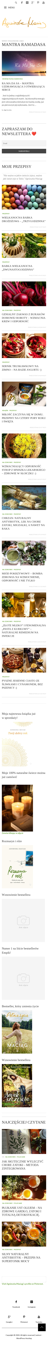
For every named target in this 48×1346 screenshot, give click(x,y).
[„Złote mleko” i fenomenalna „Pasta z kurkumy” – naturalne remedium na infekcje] (24, 604)
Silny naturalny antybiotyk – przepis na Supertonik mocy (21, 1257)
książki (5, 410)
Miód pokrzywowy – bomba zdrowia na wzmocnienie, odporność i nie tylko (22, 577)
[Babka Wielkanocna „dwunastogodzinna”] (24, 245)
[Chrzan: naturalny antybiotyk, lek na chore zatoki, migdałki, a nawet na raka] (24, 497)
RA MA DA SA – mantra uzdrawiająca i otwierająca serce (23, 86)
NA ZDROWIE (7, 310)
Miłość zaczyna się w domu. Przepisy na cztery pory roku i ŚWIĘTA (24, 418)
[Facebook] (21, 2)
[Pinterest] (38, 2)
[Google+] (32, 2)
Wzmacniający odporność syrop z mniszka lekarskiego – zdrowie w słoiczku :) (23, 470)
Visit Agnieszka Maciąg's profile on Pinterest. (22, 1284)
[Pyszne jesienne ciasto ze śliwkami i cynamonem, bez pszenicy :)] (24, 660)
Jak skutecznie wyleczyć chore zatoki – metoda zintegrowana (22, 1165)
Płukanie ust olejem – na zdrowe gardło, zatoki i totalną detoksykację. (22, 1211)
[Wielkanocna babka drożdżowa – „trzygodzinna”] (24, 197)
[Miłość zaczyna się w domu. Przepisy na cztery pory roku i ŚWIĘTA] (24, 393)
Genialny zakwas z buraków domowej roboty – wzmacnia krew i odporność (23, 318)
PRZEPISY (6, 213)
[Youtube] (43, 2)
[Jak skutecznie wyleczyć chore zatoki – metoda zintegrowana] (24, 1141)
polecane (21, 1157)
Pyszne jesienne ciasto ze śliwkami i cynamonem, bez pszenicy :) (22, 684)
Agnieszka (8, 110)
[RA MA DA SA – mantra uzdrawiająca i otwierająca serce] (24, 63)
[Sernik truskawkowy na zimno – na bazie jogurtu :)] (24, 345)
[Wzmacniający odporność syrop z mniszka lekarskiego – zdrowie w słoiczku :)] (24, 445)
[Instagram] (27, 2)
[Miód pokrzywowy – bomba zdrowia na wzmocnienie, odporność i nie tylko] (24, 552)
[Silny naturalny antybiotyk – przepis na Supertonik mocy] (24, 1234)
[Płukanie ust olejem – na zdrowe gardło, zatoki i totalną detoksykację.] (24, 1187)
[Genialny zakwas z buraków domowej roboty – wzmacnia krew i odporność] (24, 293)
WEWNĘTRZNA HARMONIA (12, 79)
